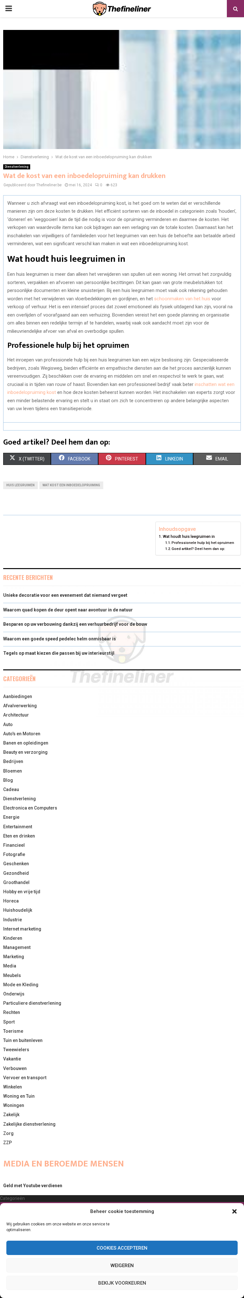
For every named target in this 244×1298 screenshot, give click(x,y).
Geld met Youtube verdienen (32, 1185)
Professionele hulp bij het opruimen (203, 542)
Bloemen (12, 771)
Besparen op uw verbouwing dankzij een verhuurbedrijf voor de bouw (75, 624)
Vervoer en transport (24, 1077)
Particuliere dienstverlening (32, 1003)
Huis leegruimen (20, 485)
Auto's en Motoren (21, 733)
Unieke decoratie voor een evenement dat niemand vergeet (65, 595)
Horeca (11, 900)
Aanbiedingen (17, 696)
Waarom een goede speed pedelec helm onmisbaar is (59, 638)
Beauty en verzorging (25, 752)
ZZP (7, 1142)
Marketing (13, 956)
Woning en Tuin (19, 1096)
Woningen (13, 1105)
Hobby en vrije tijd (21, 891)
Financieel (14, 845)
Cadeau (11, 789)
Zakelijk (11, 1114)
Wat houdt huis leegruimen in (189, 536)
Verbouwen (15, 1068)
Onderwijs (13, 993)
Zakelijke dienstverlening (29, 1124)
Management (16, 947)
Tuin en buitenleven (23, 1040)
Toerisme (13, 1031)
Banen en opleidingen (25, 742)
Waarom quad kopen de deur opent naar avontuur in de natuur (68, 609)
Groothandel (16, 882)
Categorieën (12, 1198)
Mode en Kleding (20, 984)
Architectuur (16, 714)
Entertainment (17, 826)
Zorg (8, 1133)
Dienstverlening (17, 166)
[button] (234, 1211)
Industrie (12, 919)
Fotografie (14, 854)
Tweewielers (16, 1049)
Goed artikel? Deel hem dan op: (198, 548)
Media (9, 965)
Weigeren (122, 1265)
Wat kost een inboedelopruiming (71, 485)
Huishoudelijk (17, 910)
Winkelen (12, 1086)
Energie (11, 817)
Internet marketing (22, 928)
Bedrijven (13, 761)
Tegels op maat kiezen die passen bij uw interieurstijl (58, 653)
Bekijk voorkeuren (122, 1283)
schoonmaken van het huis (182, 299)
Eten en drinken (19, 835)
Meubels (12, 975)
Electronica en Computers (30, 807)
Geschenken (16, 863)
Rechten (11, 1012)
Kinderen (12, 938)
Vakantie (12, 1058)
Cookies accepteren (122, 1248)
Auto (8, 724)
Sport (9, 1021)
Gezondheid (16, 873)
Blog (8, 780)
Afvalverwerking (20, 705)
